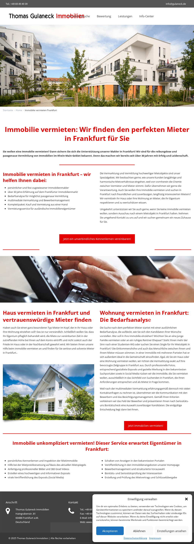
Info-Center (146, 16)
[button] (186, 499)
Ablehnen (139, 531)
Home (19, 110)
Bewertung (104, 16)
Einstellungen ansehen (171, 531)
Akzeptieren (110, 531)
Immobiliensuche (78, 16)
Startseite (8, 110)
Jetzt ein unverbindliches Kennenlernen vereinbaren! (97, 239)
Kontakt (121, 217)
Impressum (155, 538)
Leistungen (125, 16)
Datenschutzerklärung (135, 538)
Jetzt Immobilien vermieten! (145, 425)
